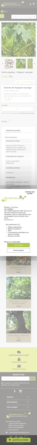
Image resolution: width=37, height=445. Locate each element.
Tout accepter (18, 245)
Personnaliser (18, 250)
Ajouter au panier (18, 440)
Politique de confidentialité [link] (12, 242)
